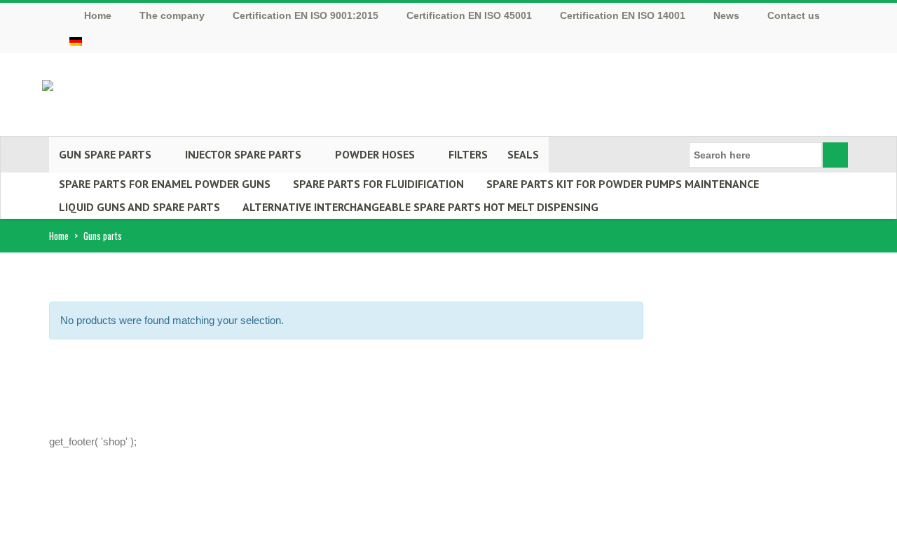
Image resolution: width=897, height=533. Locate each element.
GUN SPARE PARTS (105, 154)
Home (59, 236)
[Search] (835, 155)
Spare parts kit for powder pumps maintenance (622, 184)
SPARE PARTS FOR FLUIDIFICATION (378, 184)
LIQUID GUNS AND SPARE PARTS (139, 207)
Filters (468, 154)
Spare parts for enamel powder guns (165, 184)
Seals (523, 154)
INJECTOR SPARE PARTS (243, 154)
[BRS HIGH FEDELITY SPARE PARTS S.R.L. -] (47, 81)
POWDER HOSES (375, 154)
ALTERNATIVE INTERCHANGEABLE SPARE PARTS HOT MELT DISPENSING (420, 207)
